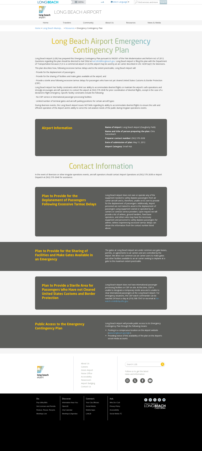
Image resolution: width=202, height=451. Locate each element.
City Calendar (67, 410)
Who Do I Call (115, 403)
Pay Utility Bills (41, 403)
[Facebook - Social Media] (142, 381)
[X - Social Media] (135, 381)
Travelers (67, 22)
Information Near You (70, 403)
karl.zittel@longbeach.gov (103, 61)
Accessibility (86, 376)
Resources (130, 22)
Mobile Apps (90, 410)
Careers (84, 366)
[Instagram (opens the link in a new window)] (150, 399)
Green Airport (87, 370)
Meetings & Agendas (70, 414)
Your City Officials (92, 403)
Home (45, 22)
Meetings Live (41, 414)
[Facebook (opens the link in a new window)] (145, 399)
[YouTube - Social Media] (150, 381)
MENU (81, 2)
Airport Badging (88, 383)
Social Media (91, 406)
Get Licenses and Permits (46, 406)
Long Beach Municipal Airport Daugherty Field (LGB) (53, 28)
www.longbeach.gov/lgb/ (119, 333)
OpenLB (65, 406)
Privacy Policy (115, 406)
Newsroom (86, 380)
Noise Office (86, 373)
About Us (109, 22)
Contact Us (86, 386)
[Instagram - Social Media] (127, 381)
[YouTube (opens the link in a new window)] (164, 399)
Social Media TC (116, 414)
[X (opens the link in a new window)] (155, 399)
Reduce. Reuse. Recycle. (45, 410)
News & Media (154, 22)
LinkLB (88, 414)
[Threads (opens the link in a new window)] (159, 399)
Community (88, 22)
